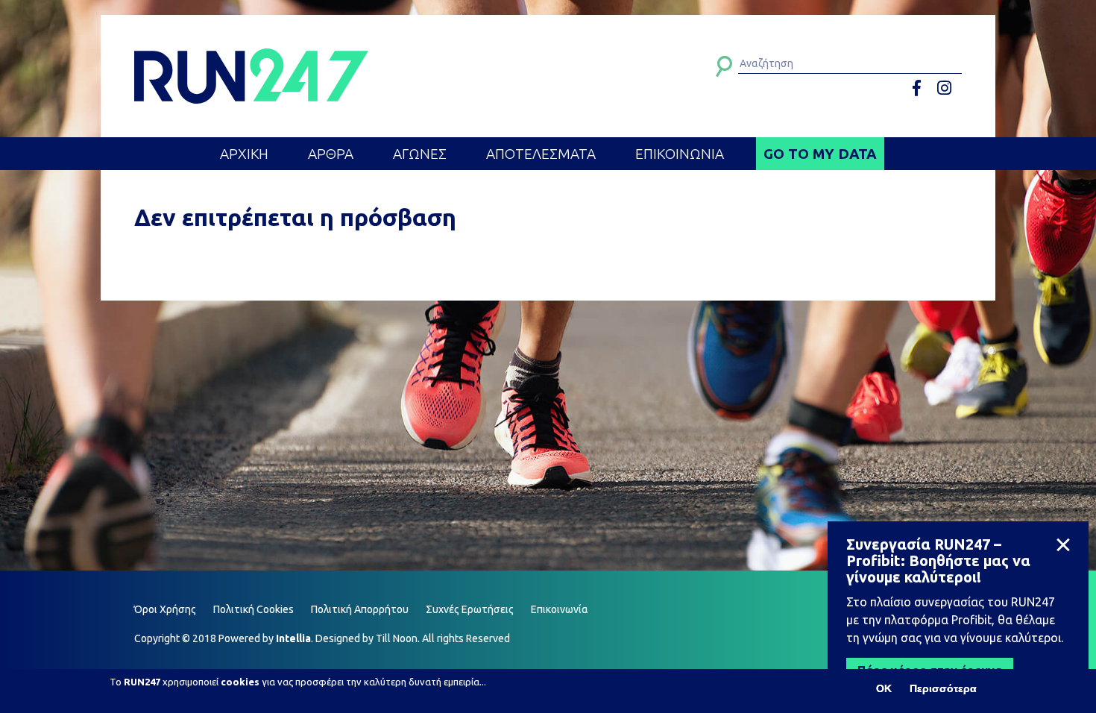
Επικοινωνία (559, 609)
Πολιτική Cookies (253, 609)
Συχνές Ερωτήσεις (470, 609)
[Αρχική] (251, 76)
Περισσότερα (943, 688)
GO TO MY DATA (820, 153)
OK (884, 688)
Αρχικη (244, 153)
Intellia (293, 638)
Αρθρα (330, 153)
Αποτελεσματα (541, 153)
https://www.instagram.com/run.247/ (946, 88)
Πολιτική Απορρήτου (360, 609)
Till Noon (397, 638)
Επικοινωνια (679, 153)
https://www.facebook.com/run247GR (922, 88)
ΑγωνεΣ (420, 153)
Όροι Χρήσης (165, 609)
